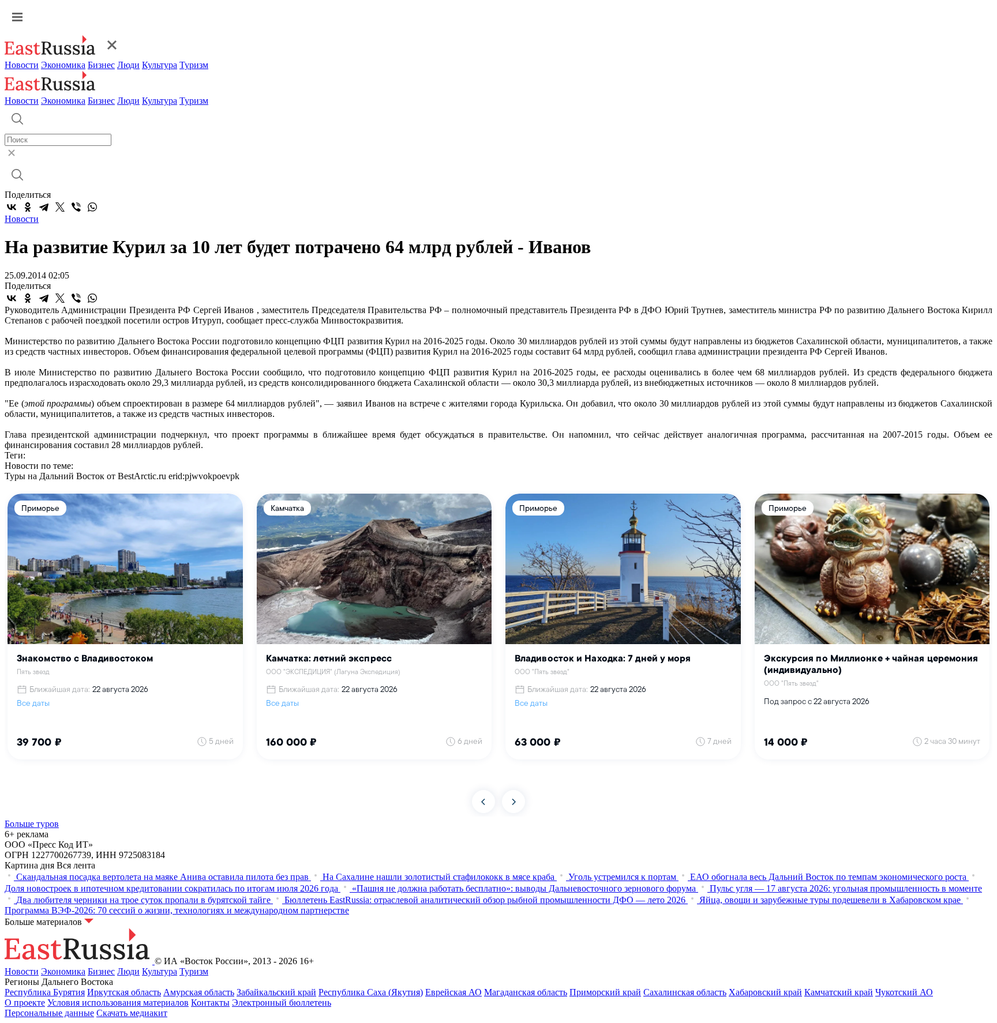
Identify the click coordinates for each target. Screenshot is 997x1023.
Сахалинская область (684, 992)
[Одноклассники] (28, 207)
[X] (60, 207)
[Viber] (76, 207)
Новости (22, 65)
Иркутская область (124, 992)
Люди (128, 65)
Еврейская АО (453, 992)
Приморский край (605, 992)
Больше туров (32, 824)
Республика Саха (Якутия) (370, 992)
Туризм (193, 65)
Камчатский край (838, 992)
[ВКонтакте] (11, 207)
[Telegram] (44, 207)
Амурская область (198, 992)
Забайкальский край (276, 992)
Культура (159, 65)
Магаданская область (525, 992)
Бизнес (101, 65)
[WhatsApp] (92, 207)
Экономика (63, 65)
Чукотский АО (904, 992)
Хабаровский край (765, 992)
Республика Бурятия (45, 992)
